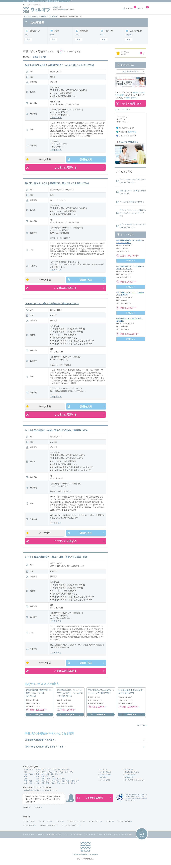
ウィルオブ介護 (28, 821)
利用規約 (41, 834)
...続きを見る (56, 118)
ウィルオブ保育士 (28, 825)
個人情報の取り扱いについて (58, 834)
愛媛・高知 (65, 781)
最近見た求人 (129, 769)
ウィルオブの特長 (130, 774)
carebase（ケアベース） (48, 825)
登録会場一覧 (129, 777)
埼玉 (50, 772)
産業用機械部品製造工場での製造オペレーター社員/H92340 (39, 693)
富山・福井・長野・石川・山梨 (52, 774)
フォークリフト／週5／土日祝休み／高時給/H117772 (52, 303)
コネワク (59, 821)
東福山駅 (44, 16)
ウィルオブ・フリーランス (70, 825)
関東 (25, 772)
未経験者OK (53, 16)
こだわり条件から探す (49, 790)
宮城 (44, 770)
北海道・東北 (28, 770)
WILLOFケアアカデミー (75, 821)
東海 (25, 776)
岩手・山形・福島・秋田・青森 (59, 770)
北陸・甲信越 (28, 774)
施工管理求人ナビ (94, 821)
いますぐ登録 (131, 103)
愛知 (37, 776)
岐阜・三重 (45, 776)
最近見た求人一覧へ (130, 71)
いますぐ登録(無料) (94, 798)
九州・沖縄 (28, 783)
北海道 (38, 770)
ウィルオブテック (44, 821)
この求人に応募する (65, 167)
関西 (25, 779)
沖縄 (53, 783)
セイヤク (109, 821)
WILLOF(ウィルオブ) (31, 16)
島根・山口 (45, 781)
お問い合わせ (76, 834)
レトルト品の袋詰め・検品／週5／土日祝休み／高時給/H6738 (56, 430)
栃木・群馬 (69, 772)
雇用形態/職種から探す (32, 790)
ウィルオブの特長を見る (128, 142)
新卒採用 (25, 807)
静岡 (53, 776)
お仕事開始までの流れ (132, 772)
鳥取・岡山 (55, 781)
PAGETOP (142, 835)
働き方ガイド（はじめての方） (134, 780)
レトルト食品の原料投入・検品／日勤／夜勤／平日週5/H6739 (56, 557)
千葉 (55, 772)
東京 (37, 772)
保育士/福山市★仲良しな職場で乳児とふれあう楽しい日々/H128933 (59, 65)
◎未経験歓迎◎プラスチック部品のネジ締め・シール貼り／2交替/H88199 (70, 693)
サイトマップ (90, 834)
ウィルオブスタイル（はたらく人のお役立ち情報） (116, 834)
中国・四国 (28, 781)
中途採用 (37, 807)
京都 (43, 779)
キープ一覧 (103, 769)
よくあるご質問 (105, 780)
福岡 (37, 783)
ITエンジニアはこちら (122, 109)
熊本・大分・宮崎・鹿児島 (66, 783)
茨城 (61, 772)
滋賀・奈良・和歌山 (59, 779)
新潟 (37, 774)
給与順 (43, 57)
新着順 (35, 57)
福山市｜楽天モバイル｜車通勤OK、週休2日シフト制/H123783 (57, 183)
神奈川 (44, 772)
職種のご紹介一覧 (105, 774)
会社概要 (103, 777)
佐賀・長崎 (45, 783)
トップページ (29, 834)
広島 (37, 781)
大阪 (37, 779)
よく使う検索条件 (105, 772)
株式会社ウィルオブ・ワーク (31, 1)
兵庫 (48, 779)
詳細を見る (86, 159)
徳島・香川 (75, 781)
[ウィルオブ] (36, 9)
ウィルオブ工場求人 (124, 821)
